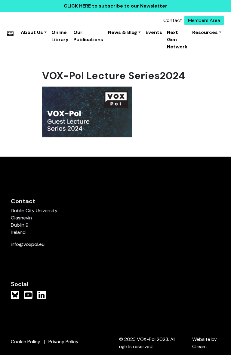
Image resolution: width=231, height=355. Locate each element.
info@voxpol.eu (28, 244)
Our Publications (88, 36)
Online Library (60, 36)
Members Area (204, 20)
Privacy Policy (63, 341)
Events (154, 32)
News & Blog (122, 32)
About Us (32, 32)
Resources (205, 32)
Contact (172, 20)
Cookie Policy (25, 341)
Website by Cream (204, 343)
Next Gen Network (177, 39)
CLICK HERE (77, 6)
